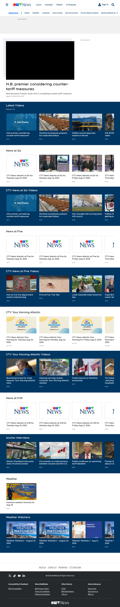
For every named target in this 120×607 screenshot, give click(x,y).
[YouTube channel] (19, 575)
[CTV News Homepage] (22, 4)
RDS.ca (91, 594)
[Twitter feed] (9, 575)
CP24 (63, 589)
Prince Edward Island (89, 13)
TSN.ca (64, 594)
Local (38, 5)
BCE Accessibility (15, 589)
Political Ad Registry (42, 594)
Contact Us (52, 567)
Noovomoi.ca (93, 591)
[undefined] (21, 127)
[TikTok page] (14, 575)
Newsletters (63, 567)
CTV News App (75, 567)
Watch (59, 5)
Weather (35, 13)
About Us (42, 567)
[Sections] (7, 4)
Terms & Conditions (42, 591)
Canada (49, 5)
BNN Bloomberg (67, 591)
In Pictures (71, 5)
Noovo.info (92, 589)
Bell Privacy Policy (42, 589)
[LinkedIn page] (23, 575)
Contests (46, 13)
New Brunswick (71, 13)
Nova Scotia (57, 13)
